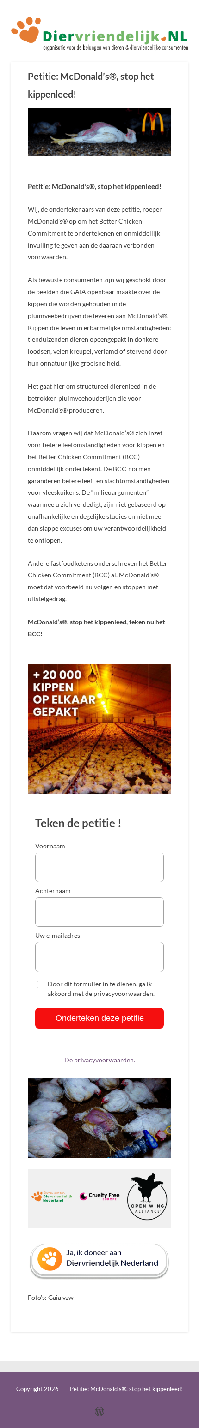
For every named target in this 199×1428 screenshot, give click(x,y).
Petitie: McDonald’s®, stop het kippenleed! (91, 85)
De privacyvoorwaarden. (99, 1060)
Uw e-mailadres (57, 935)
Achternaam (53, 891)
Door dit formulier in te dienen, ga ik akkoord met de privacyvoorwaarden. (101, 988)
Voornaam (50, 846)
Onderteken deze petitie (100, 1018)
